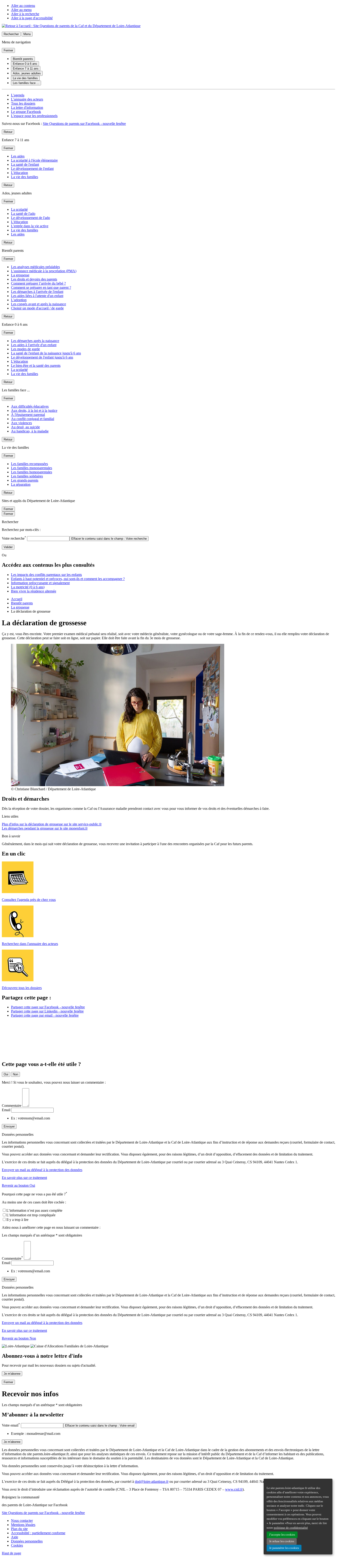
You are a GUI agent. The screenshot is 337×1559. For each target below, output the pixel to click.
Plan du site (19, 1529)
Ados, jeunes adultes (27, 73)
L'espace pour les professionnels (34, 116)
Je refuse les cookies (281, 1541)
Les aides (18, 156)
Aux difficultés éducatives (30, 406)
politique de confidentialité (291, 1527)
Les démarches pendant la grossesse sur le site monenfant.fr (45, 828)
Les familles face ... (26, 83)
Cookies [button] (17, 1545)
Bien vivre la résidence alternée (33, 591)
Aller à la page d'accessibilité (32, 18)
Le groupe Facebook (26, 112)
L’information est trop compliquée (30, 1215)
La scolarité (19, 209)
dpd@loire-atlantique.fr (151, 1481)
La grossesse (20, 275)
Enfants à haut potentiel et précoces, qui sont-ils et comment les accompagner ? (68, 579)
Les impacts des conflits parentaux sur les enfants (46, 575)
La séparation (20, 484)
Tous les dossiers (23, 103)
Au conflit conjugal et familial (32, 419)
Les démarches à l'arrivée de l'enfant (37, 292)
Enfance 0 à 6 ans (25, 63)
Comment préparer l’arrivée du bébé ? (38, 283)
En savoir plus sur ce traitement (24, 1178)
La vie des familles (25, 78)
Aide (14, 1537)
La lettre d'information (27, 107)
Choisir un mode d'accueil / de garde (37, 308)
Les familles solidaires (27, 476)
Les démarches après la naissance (35, 341)
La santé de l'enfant (25, 164)
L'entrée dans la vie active (29, 226)
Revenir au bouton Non (19, 1338)
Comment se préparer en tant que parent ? (41, 287)
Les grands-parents (24, 480)
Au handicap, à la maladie (30, 431)
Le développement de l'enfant (32, 169)
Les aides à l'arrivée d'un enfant (33, 345)
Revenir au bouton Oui (18, 1185)
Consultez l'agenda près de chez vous (29, 900)
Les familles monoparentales (31, 468)
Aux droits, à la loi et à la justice (34, 410)
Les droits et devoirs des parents (34, 279)
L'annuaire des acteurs (27, 99)
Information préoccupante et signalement (40, 583)
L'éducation (19, 173)
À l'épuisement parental (28, 415)
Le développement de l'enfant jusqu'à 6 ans (42, 357)
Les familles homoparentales (31, 472)
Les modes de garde (25, 349)
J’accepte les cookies (282, 1534)
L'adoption (19, 300)
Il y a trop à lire (17, 1220)
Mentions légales (23, 1525)
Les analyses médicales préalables (35, 267)
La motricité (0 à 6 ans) (27, 587)
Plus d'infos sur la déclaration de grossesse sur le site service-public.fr (52, 824)
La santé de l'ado (23, 214)
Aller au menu (21, 10)
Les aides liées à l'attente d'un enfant (37, 296)
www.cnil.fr (234, 1489)
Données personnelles (27, 1541)
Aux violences (21, 423)
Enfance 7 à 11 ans (26, 68)
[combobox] (48, 538)
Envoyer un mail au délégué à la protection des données (42, 1170)
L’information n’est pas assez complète (34, 1210)
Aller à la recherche (25, 14)
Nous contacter (22, 1521)
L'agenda (17, 95)
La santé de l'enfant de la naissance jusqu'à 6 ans (46, 353)
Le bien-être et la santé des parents (36, 365)
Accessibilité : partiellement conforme (38, 1533)
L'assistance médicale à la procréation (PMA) (43, 271)
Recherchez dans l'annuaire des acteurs (30, 944)
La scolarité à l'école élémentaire (34, 160)
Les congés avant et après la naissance (38, 304)
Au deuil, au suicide (25, 427)
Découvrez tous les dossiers (22, 988)
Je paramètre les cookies (284, 1548)
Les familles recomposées (29, 464)
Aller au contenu (23, 6)
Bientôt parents (23, 59)
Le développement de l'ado (30, 218)
